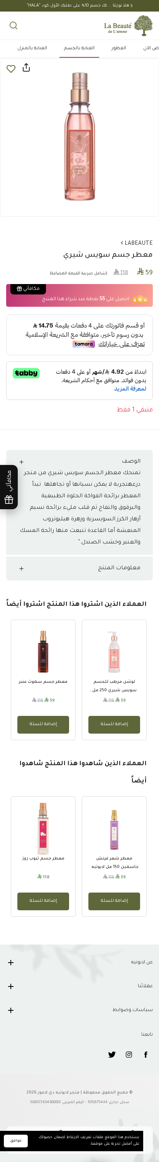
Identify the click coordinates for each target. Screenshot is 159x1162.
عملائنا (145, 986)
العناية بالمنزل (32, 48)
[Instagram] (129, 1055)
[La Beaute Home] (134, 25)
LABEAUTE (138, 244)
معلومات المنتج (119, 568)
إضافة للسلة (114, 724)
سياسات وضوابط (132, 1010)
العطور (119, 48)
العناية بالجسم (79, 48)
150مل (141, 1090)
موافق (16, 1141)
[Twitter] (112, 1055)
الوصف (131, 462)
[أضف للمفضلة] (10, 69)
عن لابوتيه (142, 962)
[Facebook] (146, 1055)
